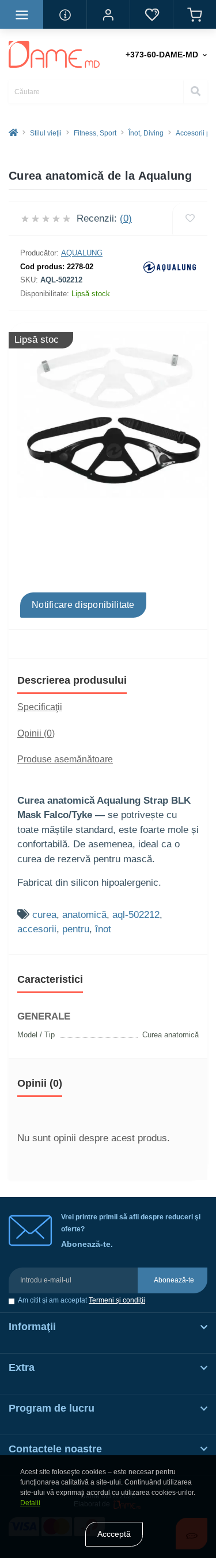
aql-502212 (136, 914)
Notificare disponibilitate (83, 605)
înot (103, 929)
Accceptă (114, 1533)
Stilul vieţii (46, 133)
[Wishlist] (189, 219)
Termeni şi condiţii (117, 1300)
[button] (108, 14)
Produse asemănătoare (65, 759)
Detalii (30, 1503)
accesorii (36, 929)
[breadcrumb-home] (13, 133)
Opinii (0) (36, 733)
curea (44, 914)
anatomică (84, 914)
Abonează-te (174, 1280)
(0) (126, 218)
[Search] (195, 91)
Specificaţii (39, 707)
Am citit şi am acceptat (81, 1300)
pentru (75, 929)
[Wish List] (151, 14)
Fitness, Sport (95, 133)
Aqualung (82, 253)
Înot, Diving (146, 133)
